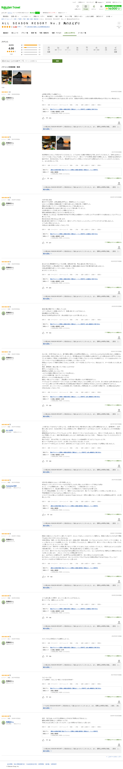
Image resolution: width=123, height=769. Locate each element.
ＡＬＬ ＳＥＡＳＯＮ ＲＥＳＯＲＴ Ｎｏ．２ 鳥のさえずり (41, 23)
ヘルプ (74, 2)
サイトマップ (90, 2)
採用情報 (41, 764)
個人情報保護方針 (19, 764)
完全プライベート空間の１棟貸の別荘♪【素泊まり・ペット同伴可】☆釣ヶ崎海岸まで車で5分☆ (75, 324)
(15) (69, 33)
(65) (44, 33)
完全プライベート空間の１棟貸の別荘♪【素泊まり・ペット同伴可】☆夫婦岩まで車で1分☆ (74, 109)
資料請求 (54, 764)
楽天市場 (108, 2)
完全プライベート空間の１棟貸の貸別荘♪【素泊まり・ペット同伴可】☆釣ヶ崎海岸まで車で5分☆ (75, 452)
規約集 (47, 764)
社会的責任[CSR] (32, 764)
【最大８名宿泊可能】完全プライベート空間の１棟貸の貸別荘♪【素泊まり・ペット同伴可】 (74, 170)
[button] (7, 77)
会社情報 (9, 764)
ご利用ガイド (81, 2)
